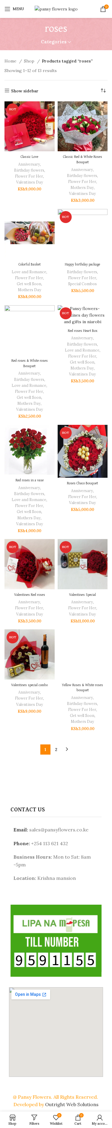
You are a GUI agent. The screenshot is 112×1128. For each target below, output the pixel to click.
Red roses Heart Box (82, 331)
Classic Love (29, 157)
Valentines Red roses (29, 595)
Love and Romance (29, 271)
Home (11, 61)
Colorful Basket (30, 264)
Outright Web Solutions (72, 1104)
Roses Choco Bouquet (82, 483)
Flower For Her (29, 176)
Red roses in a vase (30, 480)
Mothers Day (82, 187)
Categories (54, 41)
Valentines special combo (29, 685)
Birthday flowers (29, 170)
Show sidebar (25, 90)
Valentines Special (82, 595)
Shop (30, 61)
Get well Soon (29, 283)
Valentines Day (29, 182)
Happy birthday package (82, 264)
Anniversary (29, 164)
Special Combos (82, 283)
